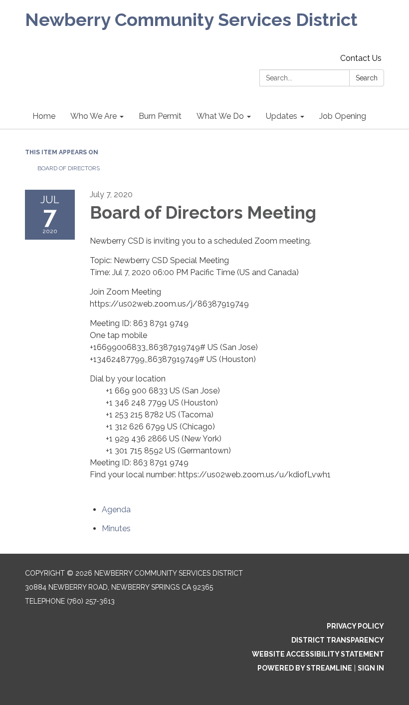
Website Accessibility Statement (318, 654)
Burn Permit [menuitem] (160, 116)
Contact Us (361, 58)
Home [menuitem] (43, 116)
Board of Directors (68, 168)
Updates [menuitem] (281, 116)
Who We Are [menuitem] (93, 116)
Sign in (371, 668)
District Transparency (337, 640)
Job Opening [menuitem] (342, 116)
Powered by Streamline (304, 668)
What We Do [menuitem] (220, 116)
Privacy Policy (355, 626)
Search (367, 78)
